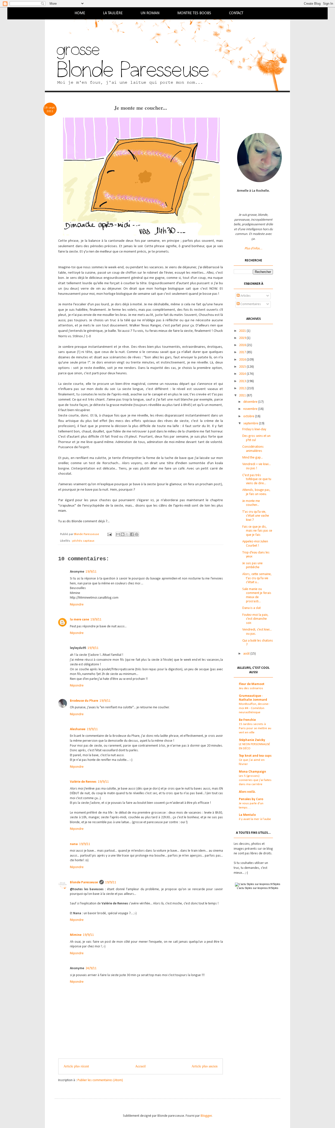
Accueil (140, 1066)
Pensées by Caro (251, 799)
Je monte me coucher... (251, 503)
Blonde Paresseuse (84, 882)
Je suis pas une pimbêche (252, 565)
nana (74, 844)
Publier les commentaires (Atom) (100, 1080)
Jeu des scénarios (251, 688)
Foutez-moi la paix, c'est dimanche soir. (255, 619)
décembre (250, 402)
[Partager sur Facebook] (131, 534)
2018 (243, 345)
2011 (243, 395)
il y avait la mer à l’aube (255, 819)
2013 (243, 381)
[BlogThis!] (122, 534)
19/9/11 (91, 572)
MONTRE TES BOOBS (194, 13)
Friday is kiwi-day (254, 429)
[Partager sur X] (127, 534)
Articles (245, 296)
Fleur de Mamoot (251, 684)
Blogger (206, 1116)
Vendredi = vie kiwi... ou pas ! (256, 466)
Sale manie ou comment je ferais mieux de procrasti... (256, 595)
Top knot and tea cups (255, 756)
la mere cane (79, 619)
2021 (243, 331)
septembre (251, 423)
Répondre (77, 604)
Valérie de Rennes (83, 782)
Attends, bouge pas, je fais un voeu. (256, 492)
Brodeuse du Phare (84, 701)
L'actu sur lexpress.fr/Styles (257, 887)
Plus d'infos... (253, 248)
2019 (243, 338)
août (246, 654)
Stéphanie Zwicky (252, 740)
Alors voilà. (247, 792)
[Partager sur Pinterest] (136, 534)
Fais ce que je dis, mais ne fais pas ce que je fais (257, 531)
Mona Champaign (252, 772)
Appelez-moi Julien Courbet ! (255, 544)
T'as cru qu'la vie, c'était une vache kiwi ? (255, 516)
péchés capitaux (83, 540)
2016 (243, 360)
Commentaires (250, 304)
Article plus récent (76, 1066)
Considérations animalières (253, 449)
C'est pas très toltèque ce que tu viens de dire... (256, 479)
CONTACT (236, 13)
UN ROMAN (150, 13)
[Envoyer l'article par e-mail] (109, 534)
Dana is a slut (251, 608)
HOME (80, 13)
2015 (243, 367)
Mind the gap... (252, 457)
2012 (243, 388)
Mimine (75, 935)
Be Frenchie (247, 720)
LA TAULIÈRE (113, 13)
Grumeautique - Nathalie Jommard (253, 698)
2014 (243, 374)
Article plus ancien (205, 1066)
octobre (249, 416)
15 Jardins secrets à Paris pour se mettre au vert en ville (255, 728)
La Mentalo (247, 815)
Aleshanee (77, 729)
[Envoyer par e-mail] (118, 534)
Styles (248, 887)
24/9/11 (91, 968)
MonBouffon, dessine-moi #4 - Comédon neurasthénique (254, 708)
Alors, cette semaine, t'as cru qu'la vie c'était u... (257, 578)
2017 (243, 352)
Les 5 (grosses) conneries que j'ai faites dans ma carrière (255, 780)
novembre (250, 409)
